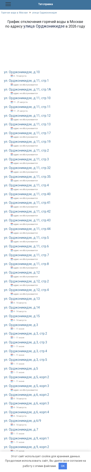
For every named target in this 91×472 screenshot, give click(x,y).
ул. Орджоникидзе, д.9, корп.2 (26, 447)
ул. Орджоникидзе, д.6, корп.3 (26, 403)
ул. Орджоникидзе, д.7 (21, 429)
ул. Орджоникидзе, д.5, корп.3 (26, 386)
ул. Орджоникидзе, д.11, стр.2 (26, 150)
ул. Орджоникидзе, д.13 (22, 299)
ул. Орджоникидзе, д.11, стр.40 (27, 194)
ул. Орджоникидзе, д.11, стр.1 (26, 81)
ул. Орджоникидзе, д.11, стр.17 (27, 133)
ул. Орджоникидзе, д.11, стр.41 (27, 203)
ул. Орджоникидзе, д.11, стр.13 (27, 124)
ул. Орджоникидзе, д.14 (22, 307)
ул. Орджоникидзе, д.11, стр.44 (27, 229)
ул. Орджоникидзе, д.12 (22, 272)
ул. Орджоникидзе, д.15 (22, 316)
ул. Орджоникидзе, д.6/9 (22, 421)
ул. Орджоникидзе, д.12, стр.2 (26, 281)
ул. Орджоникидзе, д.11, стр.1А (27, 89)
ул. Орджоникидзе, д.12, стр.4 (26, 290)
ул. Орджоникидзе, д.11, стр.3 (26, 159)
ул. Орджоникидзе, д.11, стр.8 (26, 264)
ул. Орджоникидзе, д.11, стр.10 (27, 98)
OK (63, 466)
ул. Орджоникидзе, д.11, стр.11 (27, 107)
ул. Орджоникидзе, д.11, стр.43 (27, 220)
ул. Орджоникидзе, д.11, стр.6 (26, 246)
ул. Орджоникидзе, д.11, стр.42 (27, 211)
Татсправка (45, 4)
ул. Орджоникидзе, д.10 (22, 72)
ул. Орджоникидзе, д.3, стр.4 (25, 351)
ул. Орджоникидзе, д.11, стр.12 (27, 116)
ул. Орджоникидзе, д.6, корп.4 (26, 412)
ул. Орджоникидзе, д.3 (21, 325)
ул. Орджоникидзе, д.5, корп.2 (26, 377)
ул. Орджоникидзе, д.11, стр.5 (26, 238)
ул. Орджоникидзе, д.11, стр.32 (27, 168)
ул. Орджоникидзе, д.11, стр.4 (26, 185)
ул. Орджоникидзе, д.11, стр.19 (27, 142)
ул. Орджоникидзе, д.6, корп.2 (26, 395)
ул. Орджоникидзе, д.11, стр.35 (27, 177)
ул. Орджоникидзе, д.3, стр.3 (25, 342)
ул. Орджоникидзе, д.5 (21, 368)
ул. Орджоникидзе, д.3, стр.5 (25, 360)
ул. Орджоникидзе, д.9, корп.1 (26, 438)
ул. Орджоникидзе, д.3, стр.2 (25, 333)
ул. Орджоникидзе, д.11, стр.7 (26, 255)
